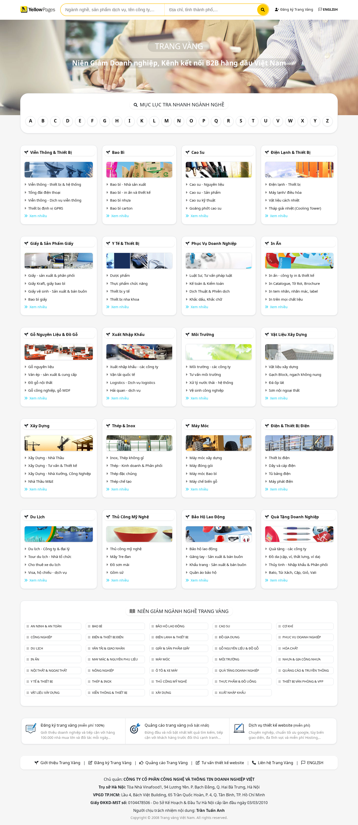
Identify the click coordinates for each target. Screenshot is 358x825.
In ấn (276, 243)
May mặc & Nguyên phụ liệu (115, 659)
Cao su (198, 152)
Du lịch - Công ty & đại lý (49, 548)
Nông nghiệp (103, 670)
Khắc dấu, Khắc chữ (205, 299)
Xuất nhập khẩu (128, 334)
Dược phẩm (120, 275)
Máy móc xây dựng (205, 457)
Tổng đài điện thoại (44, 192)
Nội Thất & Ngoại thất (49, 670)
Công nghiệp (41, 637)
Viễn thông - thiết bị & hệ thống (54, 184)
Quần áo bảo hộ (203, 572)
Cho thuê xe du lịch (44, 564)
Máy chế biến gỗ (203, 481)
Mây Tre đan (120, 556)
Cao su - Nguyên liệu (206, 184)
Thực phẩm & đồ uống (237, 681)
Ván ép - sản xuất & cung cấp (52, 374)
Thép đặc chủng (123, 473)
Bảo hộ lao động (208, 516)
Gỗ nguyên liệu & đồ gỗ (54, 334)
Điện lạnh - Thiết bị (285, 184)
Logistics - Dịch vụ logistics (132, 382)
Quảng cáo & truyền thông (306, 670)
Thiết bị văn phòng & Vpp (303, 681)
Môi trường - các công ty (210, 366)
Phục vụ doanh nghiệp (213, 243)
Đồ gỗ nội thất (40, 382)
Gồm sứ (116, 572)
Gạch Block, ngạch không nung (295, 374)
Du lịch (37, 516)
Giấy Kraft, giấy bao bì (46, 283)
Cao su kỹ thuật (202, 200)
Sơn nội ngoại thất (284, 390)
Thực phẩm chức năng (129, 283)
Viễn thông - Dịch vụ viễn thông (54, 200)
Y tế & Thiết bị (125, 243)
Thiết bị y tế (120, 291)
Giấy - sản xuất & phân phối (51, 275)
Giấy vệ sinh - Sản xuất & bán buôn (57, 291)
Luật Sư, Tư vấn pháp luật (210, 275)
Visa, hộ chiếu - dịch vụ (47, 572)
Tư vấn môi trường (205, 374)
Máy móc (200, 425)
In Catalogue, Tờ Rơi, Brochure (294, 283)
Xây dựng (39, 425)
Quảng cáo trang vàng (177, 725)
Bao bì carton (121, 208)
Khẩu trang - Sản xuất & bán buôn (217, 564)
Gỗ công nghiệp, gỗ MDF (49, 390)
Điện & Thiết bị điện (290, 425)
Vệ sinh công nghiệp (206, 390)
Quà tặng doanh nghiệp (295, 516)
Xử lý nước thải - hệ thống (211, 382)
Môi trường (202, 334)
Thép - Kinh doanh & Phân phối (136, 465)
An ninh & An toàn (46, 626)
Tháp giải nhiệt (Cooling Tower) (295, 208)
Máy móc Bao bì (203, 473)
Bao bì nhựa (120, 200)
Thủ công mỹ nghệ (130, 516)
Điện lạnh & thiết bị (291, 152)
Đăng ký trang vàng (72, 725)
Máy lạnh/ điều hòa (285, 192)
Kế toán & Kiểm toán (206, 283)
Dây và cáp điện (282, 465)
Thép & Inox (123, 425)
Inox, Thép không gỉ (127, 457)
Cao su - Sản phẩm (205, 192)
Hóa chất (290, 648)
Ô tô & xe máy (167, 670)
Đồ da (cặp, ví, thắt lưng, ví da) (294, 556)
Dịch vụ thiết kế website (279, 725)
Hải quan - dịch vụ (125, 390)
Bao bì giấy (37, 299)
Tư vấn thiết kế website (223, 762)
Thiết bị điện (279, 457)
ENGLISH (330, 9)
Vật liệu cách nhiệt (284, 200)
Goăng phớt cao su (205, 208)
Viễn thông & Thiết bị (51, 152)
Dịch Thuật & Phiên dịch (209, 291)
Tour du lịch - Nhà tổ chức (49, 556)
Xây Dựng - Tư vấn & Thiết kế (52, 465)
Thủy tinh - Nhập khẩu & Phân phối (298, 564)
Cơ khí (288, 626)
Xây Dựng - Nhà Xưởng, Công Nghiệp (59, 473)
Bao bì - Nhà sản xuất (128, 184)
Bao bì (118, 152)
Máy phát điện (281, 481)
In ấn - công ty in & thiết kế (291, 275)
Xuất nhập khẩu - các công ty (134, 366)
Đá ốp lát (276, 382)
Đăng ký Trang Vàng (296, 9)
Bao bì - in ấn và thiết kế (130, 192)
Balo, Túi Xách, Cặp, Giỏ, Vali (292, 572)
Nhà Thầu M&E (40, 481)
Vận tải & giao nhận (108, 648)
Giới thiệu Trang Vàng (60, 762)
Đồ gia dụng (229, 637)
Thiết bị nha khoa (124, 299)
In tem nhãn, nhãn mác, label (293, 291)
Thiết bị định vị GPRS (45, 208)
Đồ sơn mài (119, 564)
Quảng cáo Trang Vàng (166, 762)
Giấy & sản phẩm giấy (51, 243)
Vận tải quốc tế (122, 374)
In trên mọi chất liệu (286, 299)
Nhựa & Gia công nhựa (301, 659)
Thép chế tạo (121, 481)
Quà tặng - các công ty (287, 548)
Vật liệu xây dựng (289, 334)
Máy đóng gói (201, 465)
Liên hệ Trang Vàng (275, 762)
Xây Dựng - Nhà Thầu (46, 457)
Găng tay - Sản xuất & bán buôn (216, 556)
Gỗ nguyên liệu (41, 366)
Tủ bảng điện (280, 473)
